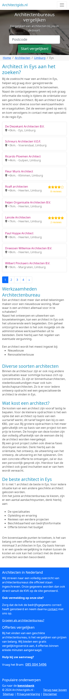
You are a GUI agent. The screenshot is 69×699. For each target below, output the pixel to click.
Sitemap (8, 694)
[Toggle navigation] (62, 4)
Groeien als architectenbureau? (23, 620)
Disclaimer (50, 694)
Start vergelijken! (34, 48)
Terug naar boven (55, 690)
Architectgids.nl (15, 4)
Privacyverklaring (28, 694)
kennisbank (26, 686)
